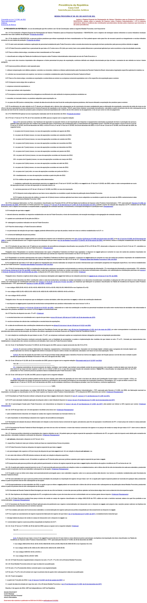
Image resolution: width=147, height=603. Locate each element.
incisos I (47, 205)
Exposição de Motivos (8, 25)
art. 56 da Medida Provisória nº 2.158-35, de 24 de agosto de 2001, (80, 240)
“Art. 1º (15, 122)
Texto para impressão (8, 21)
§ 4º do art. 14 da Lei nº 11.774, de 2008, (17, 270)
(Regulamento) (108, 206)
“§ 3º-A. (16, 355)
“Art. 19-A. (17, 379)
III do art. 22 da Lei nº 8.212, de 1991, (60, 282)
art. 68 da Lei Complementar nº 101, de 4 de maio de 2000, (90, 329)
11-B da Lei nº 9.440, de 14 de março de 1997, (98, 239)
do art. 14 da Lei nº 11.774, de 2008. (103, 276)
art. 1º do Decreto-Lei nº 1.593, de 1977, (82, 514)
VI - (14, 367)
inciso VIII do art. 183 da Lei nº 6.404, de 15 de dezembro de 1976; (73, 317)
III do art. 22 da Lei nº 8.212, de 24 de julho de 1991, (20, 272)
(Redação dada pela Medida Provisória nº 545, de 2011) (98, 259)
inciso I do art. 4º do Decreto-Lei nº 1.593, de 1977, (85, 404)
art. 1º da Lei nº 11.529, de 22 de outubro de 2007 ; (46, 580)
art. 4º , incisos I (79, 396)
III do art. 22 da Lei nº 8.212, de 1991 (40, 307)
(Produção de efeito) (36, 34)
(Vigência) (82, 272)
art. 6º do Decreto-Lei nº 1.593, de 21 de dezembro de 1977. (82, 584)
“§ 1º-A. (16, 349)
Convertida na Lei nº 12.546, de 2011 (13, 19)
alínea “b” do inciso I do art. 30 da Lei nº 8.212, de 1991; (72, 325)
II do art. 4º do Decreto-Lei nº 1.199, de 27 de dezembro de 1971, (73, 205)
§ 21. (15, 538)
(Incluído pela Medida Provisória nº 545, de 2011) (36, 264)
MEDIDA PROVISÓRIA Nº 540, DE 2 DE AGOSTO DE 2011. (74, 16)
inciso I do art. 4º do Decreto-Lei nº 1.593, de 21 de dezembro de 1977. (91, 400)
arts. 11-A (78, 239)
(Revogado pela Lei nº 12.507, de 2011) (89, 360)
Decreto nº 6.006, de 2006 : (36, 283)
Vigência (4, 23)
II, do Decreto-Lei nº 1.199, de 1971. (98, 396)
